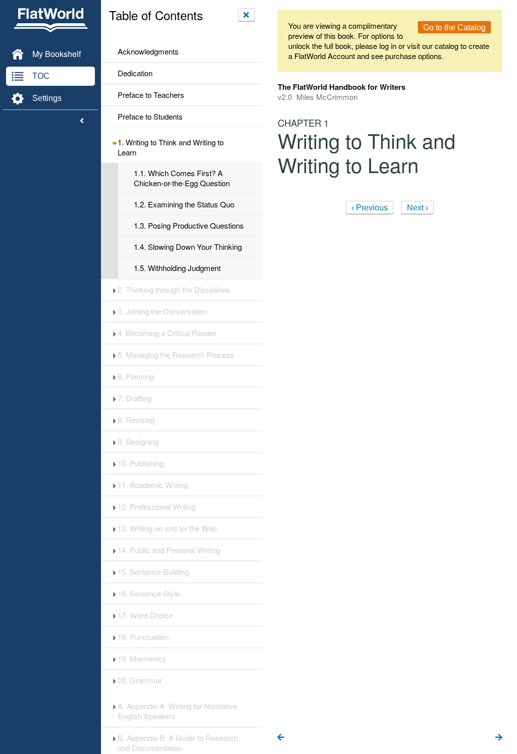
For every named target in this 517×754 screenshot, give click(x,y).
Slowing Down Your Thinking (188, 247)
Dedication (135, 73)
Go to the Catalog (454, 27)
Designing (138, 442)
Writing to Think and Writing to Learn (171, 147)
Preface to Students (150, 117)
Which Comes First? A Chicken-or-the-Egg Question (182, 178)
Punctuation (143, 637)
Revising (136, 420)
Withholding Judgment (177, 268)
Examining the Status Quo (184, 204)
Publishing (141, 463)
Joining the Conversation (162, 311)
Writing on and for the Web (167, 528)
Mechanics (142, 659)
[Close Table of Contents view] (246, 14)
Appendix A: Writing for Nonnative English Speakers (177, 711)
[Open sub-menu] (114, 142)
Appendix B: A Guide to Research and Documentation (178, 743)
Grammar (140, 680)
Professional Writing (156, 507)
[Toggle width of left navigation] (82, 121)
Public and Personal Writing (169, 550)
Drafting (134, 398)
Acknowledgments (148, 51)
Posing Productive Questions (189, 226)
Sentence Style (149, 593)
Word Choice (145, 615)
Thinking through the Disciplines (174, 290)
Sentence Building (153, 572)
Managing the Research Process (176, 355)
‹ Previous (369, 207)
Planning (136, 376)
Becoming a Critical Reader (167, 333)
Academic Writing (153, 485)
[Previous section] (281, 738)
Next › (417, 207)
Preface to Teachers (151, 95)
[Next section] (499, 738)
